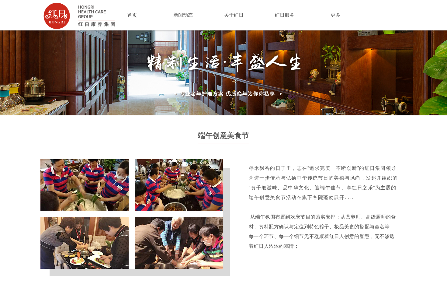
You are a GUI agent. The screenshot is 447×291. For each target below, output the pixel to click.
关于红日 (234, 15)
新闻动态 (183, 15)
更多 (335, 15)
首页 (132, 15)
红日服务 (284, 15)
